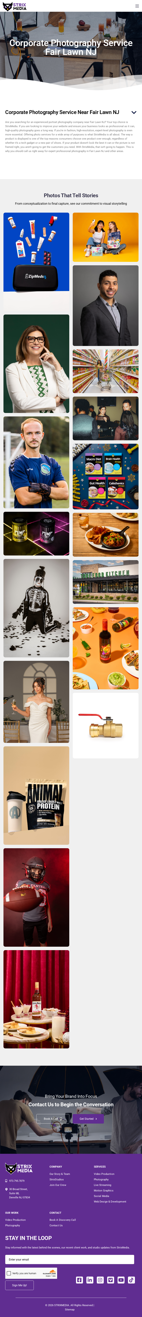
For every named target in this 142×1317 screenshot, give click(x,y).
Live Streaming (102, 1185)
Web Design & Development (110, 1201)
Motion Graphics (103, 1190)
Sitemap (69, 1309)
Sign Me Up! (19, 1285)
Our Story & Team (60, 1174)
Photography (101, 1179)
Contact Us (56, 1225)
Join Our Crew (58, 1185)
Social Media (101, 1196)
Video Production (104, 1174)
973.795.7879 (16, 1180)
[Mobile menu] (137, 6)
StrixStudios (57, 1179)
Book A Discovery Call (63, 1219)
